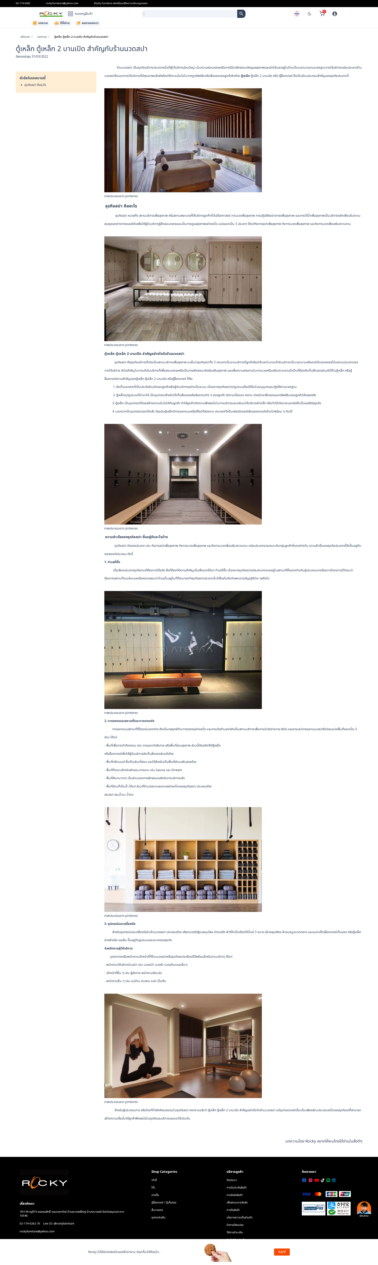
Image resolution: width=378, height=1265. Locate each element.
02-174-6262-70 (30, 1224)
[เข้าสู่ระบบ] (335, 14)
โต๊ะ (153, 1188)
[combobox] (189, 14)
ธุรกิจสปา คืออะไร (35, 85)
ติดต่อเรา (232, 1180)
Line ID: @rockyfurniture (58, 1224)
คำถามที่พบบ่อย (235, 1225)
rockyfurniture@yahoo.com (62, 3)
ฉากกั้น (155, 1195)
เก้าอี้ (154, 1180)
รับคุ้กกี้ (282, 1252)
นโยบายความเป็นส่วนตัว (240, 1217)
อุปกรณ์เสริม (158, 1217)
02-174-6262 (23, 3)
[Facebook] (304, 1180)
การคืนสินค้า (233, 1210)
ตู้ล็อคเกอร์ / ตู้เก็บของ (163, 1203)
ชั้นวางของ (157, 1210)
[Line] (328, 1180)
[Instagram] (310, 1180)
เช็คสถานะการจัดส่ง (237, 1203)
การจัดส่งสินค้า (235, 1195)
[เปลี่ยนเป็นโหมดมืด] (309, 14)
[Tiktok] (323, 1180)
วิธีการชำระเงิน (235, 1232)
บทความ (42, 37)
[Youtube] (316, 1180)
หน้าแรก (25, 37)
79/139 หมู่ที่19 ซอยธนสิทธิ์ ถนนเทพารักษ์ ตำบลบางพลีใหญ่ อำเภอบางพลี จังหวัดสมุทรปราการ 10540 (72, 1214)
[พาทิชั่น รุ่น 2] (241, 14)
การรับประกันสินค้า (237, 1188)
